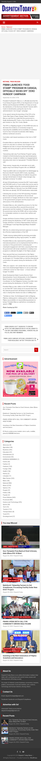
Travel (5, 514)
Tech (4, 507)
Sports (5, 504)
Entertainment (7, 454)
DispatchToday (18, 556)
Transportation (7, 512)
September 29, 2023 (9, 97)
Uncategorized (7, 516)
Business (6, 450)
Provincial (6, 500)
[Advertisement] (20, 55)
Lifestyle (5, 476)
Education (6, 452)
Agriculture (6, 447)
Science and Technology (10, 502)
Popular (5, 495)
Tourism (5, 509)
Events (5, 462)
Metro (5, 481)
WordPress (33, 758)
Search (36, 350)
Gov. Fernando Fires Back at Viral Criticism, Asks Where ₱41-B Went (23, 721)
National (6, 81)
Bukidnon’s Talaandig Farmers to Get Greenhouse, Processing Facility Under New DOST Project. (20, 587)
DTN (17, 97)
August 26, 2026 (8, 556)
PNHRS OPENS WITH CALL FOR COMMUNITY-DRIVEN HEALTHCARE (21, 739)
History (5, 473)
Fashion (5, 464)
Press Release (15, 81)
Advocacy (6, 445)
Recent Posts (8, 716)
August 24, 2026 (8, 592)
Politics (5, 492)
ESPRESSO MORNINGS (10, 459)
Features (5, 466)
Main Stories (7, 478)
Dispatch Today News (25, 755)
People (5, 490)
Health (5, 471)
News (4, 485)
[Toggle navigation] (3, 22)
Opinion (5, 488)
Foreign (5, 469)
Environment (7, 457)
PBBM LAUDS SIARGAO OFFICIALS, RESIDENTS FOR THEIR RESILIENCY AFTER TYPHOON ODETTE (20, 339)
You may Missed (10, 523)
